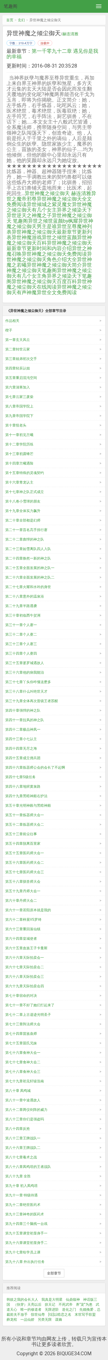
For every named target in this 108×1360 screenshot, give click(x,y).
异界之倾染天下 (74, 210)
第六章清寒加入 (17, 387)
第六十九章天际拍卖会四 (24, 986)
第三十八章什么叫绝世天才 (26, 691)
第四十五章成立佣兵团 (22, 758)
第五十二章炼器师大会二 (24, 824)
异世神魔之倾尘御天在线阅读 (49, 284)
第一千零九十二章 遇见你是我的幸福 (52, 54)
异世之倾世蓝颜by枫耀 (53, 221)
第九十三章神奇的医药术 (24, 1214)
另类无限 (45, 1319)
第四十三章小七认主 (21, 739)
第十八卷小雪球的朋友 (22, 501)
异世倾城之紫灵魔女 (49, 204)
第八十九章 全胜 (18, 1176)
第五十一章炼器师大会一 (24, 815)
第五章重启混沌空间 (21, 378)
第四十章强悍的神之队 (22, 710)
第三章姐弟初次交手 (21, 359)
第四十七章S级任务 (20, 777)
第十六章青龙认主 (19, 482)
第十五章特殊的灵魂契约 (24, 473)
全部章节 (54, 1273)
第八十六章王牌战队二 (22, 1148)
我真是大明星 (52, 1299)
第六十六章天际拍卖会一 (24, 958)
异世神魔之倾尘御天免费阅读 (54, 254)
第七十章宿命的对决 (21, 996)
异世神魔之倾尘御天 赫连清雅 (58, 193)
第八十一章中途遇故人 (22, 1100)
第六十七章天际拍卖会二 (24, 967)
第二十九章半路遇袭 (21, 606)
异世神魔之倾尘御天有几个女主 (49, 207)
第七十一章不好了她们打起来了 (30, 1005)
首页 (9, 20)
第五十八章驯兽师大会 (22, 881)
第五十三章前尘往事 (21, 834)
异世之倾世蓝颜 (59, 237)
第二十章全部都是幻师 (22, 520)
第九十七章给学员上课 (22, 1252)
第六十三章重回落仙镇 (22, 929)
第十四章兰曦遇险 (19, 463)
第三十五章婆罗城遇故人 (24, 663)
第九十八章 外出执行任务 (25, 1262)
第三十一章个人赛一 (21, 625)
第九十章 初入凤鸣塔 (21, 1186)
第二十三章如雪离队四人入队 (28, 549)
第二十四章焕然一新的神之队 (28, 558)
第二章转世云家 (17, 349)
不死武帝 (66, 1304)
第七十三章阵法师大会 (22, 1024)
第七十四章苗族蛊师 (21, 1034)
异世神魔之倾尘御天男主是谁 (50, 223)
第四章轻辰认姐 (17, 368)
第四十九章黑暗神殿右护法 (26, 796)
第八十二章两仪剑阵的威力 (26, 1110)
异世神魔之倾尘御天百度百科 (44, 281)
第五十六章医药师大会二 (24, 862)
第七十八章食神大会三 (22, 1072)
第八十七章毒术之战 (21, 1157)
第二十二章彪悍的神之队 (24, 539)
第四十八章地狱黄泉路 (22, 786)
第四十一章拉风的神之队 (24, 720)
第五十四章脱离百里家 (22, 843)
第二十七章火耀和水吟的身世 (28, 587)
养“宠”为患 (84, 1304)
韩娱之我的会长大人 (22, 1299)
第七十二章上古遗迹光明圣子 (28, 1015)
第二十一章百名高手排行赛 (26, 530)
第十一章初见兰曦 (19, 435)
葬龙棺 (12, 1319)
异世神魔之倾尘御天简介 (54, 265)
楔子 (8, 330)
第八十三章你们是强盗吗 (24, 1119)
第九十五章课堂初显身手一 (26, 1233)
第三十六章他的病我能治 (24, 672)
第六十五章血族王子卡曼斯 (26, 948)
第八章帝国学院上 (19, 406)
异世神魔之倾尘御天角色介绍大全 (49, 256)
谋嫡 (58, 1319)
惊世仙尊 (38, 1314)
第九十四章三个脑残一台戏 (26, 1224)
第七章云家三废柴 (19, 397)
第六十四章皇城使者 (21, 939)
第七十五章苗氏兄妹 (21, 1043)
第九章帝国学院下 (19, 416)
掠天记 (50, 1304)
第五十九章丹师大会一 (22, 891)
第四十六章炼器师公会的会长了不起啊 (35, 767)
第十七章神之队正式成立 (24, 492)
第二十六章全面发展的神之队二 (30, 577)
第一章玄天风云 (17, 340)
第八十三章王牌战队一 (22, 1138)
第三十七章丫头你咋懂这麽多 (28, 682)
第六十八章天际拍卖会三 (24, 977)
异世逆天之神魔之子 (29, 215)
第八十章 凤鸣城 (18, 1091)
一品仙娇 (27, 1319)
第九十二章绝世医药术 (22, 1205)
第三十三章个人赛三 (21, 644)
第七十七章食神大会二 (22, 1062)
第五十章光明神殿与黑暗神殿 (28, 805)
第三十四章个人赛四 (21, 653)
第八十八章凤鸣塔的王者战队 (28, 1167)
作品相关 (12, 321)
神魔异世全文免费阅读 (52, 292)
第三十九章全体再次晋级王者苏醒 (31, 701)
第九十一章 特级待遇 (21, 1195)
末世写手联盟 (85, 1314)
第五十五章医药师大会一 (24, 853)
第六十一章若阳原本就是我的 (28, 910)
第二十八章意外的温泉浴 (24, 596)
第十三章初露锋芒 (19, 454)
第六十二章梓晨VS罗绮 (23, 920)
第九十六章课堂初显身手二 (26, 1243)
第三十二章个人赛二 (21, 634)
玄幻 (21, 20)
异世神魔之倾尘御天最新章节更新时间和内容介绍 (49, 245)
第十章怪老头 (15, 425)
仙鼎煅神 (73, 1299)
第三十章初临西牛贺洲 (22, 615)
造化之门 (69, 1309)
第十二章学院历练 (19, 444)
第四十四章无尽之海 (21, 748)
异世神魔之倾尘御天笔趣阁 (49, 267)
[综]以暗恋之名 (59, 1314)
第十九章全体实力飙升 (22, 511)
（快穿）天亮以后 (27, 1304)
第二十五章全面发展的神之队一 (30, 568)
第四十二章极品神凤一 (22, 729)
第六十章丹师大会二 (21, 900)
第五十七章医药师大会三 (24, 872)
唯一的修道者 (30, 1309)
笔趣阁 (10, 6)
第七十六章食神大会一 (22, 1053)
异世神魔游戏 (27, 237)
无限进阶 (52, 1309)
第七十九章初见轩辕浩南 (24, 1081)
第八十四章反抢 (17, 1129)
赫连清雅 (70, 34)
